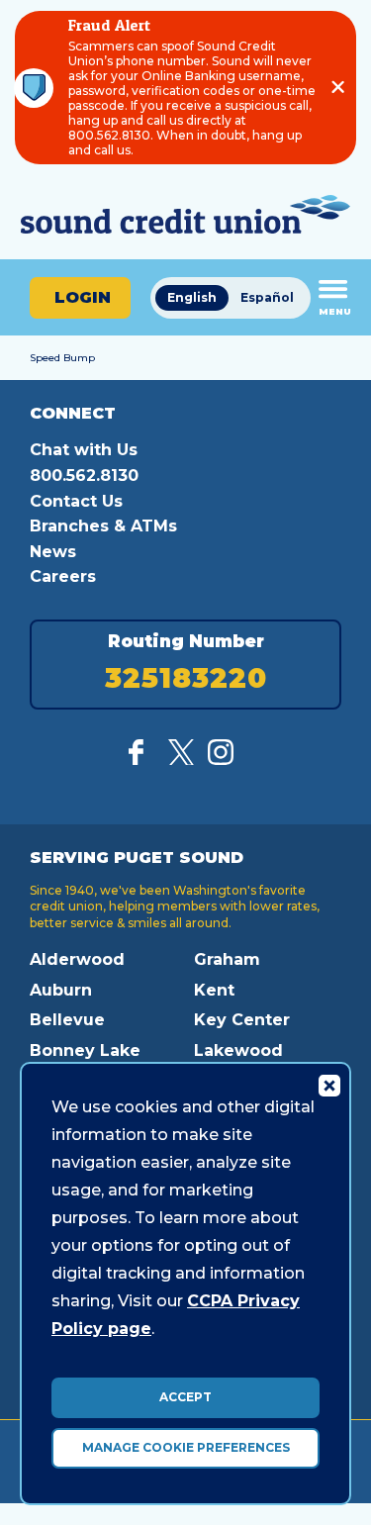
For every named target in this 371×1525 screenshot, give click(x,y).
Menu (335, 311)
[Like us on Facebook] (141, 759)
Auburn (61, 990)
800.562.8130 (84, 475)
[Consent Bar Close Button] (328, 1085)
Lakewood (238, 1050)
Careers (63, 576)
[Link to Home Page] (185, 217)
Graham (227, 959)
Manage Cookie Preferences (186, 1447)
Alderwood (77, 959)
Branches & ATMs (103, 526)
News (53, 551)
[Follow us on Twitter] (181, 759)
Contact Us (76, 501)
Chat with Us (84, 449)
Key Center (242, 1019)
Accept (185, 1396)
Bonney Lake (85, 1050)
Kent (214, 990)
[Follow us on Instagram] (220, 759)
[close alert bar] (337, 87)
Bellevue (67, 1019)
